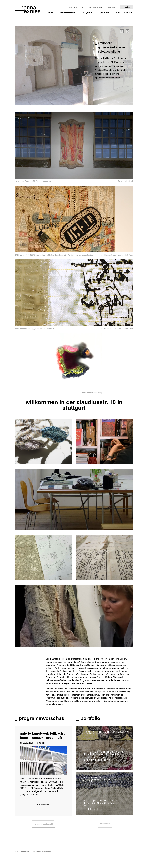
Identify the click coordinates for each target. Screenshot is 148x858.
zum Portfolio (104, 823)
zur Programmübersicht (43, 824)
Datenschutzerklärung (96, 7)
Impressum (111, 7)
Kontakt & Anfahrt (124, 12)
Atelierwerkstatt (68, 12)
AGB (83, 7)
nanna (50, 12)
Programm (88, 12)
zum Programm (43, 805)
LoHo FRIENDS (73, 7)
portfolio (104, 12)
